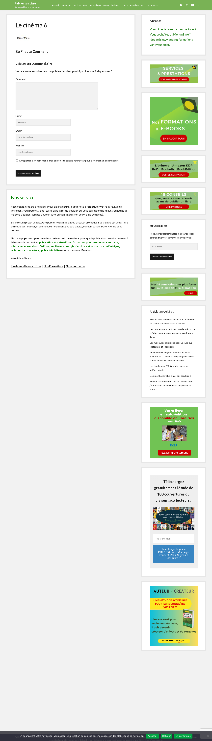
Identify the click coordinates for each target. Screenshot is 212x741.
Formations (66, 5)
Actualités (134, 5)
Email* (19, 130)
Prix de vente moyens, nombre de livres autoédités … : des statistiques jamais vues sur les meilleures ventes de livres (172, 356)
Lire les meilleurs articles (26, 266)
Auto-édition (95, 5)
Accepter (152, 736)
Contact (154, 5)
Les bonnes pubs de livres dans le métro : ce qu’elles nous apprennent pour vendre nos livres (172, 333)
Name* (19, 115)
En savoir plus (183, 736)
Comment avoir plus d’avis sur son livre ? (170, 375)
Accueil (55, 5)
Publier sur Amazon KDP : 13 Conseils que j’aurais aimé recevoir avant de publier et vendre (171, 385)
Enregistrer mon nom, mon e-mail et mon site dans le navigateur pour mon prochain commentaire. (69, 160)
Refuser (166, 736)
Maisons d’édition (111, 5)
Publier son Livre (25, 3)
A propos (145, 5)
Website (20, 145)
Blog (85, 5)
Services (77, 5)
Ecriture (124, 5)
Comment (21, 79)
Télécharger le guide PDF (173, 554)
